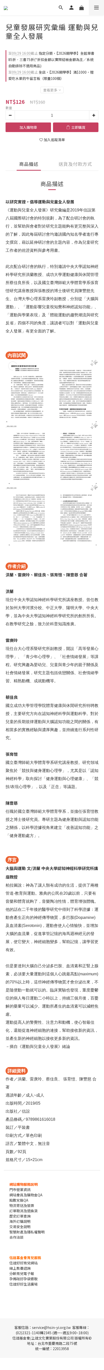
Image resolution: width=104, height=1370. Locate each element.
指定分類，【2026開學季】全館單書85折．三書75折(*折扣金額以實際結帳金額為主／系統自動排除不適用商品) (51, 59)
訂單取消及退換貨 (23, 1210)
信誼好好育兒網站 (23, 1262)
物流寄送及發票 (21, 1205)
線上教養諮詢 (20, 1268)
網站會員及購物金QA (25, 1194)
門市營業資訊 (20, 1189)
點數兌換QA (18, 1200)
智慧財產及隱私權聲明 (27, 1231)
